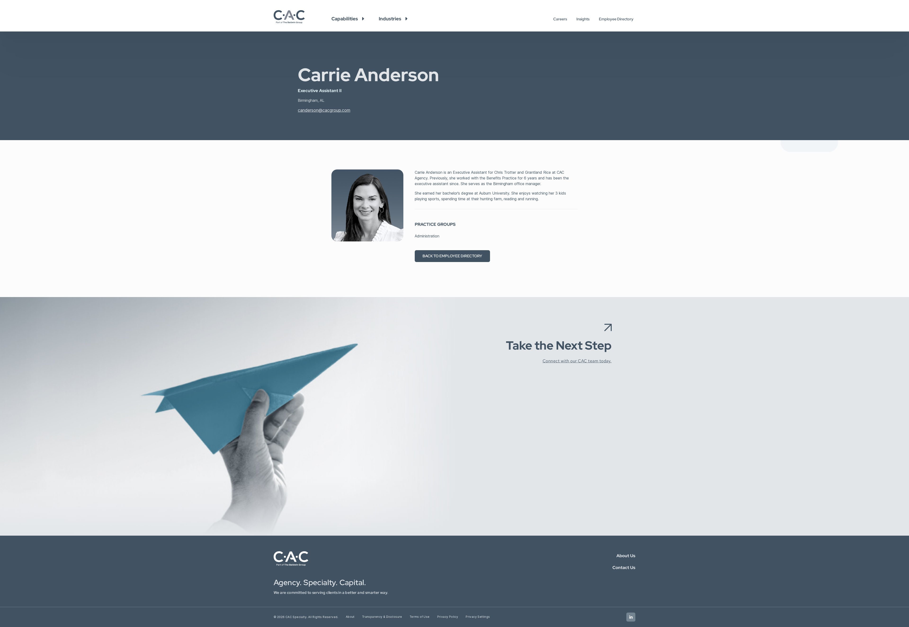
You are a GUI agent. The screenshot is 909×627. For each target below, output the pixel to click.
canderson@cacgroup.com (324, 110)
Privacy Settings (478, 616)
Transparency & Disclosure (382, 616)
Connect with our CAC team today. (577, 361)
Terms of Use (420, 616)
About (350, 616)
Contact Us (623, 567)
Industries (390, 19)
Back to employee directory (452, 255)
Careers (560, 19)
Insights (582, 19)
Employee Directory (616, 19)
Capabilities (344, 19)
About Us (625, 555)
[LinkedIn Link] (630, 617)
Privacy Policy (447, 616)
